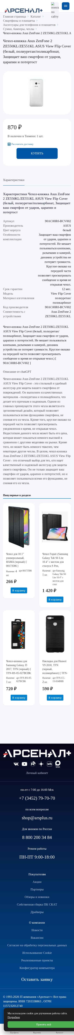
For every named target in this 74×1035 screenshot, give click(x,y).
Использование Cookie (37, 952)
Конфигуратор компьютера (37, 968)
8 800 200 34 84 (37, 837)
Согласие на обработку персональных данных (37, 945)
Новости (37, 930)
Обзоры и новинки (37, 897)
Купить (37, 153)
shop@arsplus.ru (37, 817)
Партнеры (37, 889)
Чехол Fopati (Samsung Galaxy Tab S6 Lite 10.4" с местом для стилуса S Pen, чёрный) (55, 562)
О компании (37, 922)
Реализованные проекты (37, 960)
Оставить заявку (37, 979)
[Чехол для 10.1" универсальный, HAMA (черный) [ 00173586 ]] (19, 527)
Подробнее (14, 1017)
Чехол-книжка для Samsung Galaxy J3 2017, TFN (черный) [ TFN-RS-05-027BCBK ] (18, 669)
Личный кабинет (37, 773)
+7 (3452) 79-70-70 (37, 798)
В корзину (18, 590)
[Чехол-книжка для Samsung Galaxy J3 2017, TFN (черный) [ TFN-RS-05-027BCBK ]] (19, 634)
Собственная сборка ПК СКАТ (37, 904)
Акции (37, 881)
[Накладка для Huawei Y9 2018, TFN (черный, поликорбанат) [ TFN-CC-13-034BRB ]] (55, 634)
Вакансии (37, 937)
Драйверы (37, 912)
